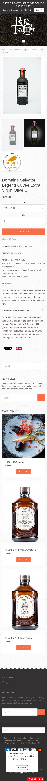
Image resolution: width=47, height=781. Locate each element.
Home (4, 50)
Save (20, 348)
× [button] (36, 749)
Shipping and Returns (14, 740)
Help (22, 743)
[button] (24, 779)
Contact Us (34, 738)
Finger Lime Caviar (14, 462)
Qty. (23, 215)
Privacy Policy (10, 743)
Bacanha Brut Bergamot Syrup (20, 550)
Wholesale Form (35, 743)
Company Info (20, 738)
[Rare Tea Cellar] (23, 35)
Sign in (5, 10)
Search (7, 738)
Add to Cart (23, 232)
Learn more (21, 767)
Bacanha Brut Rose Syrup (18, 638)
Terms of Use (32, 740)
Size (23, 202)
